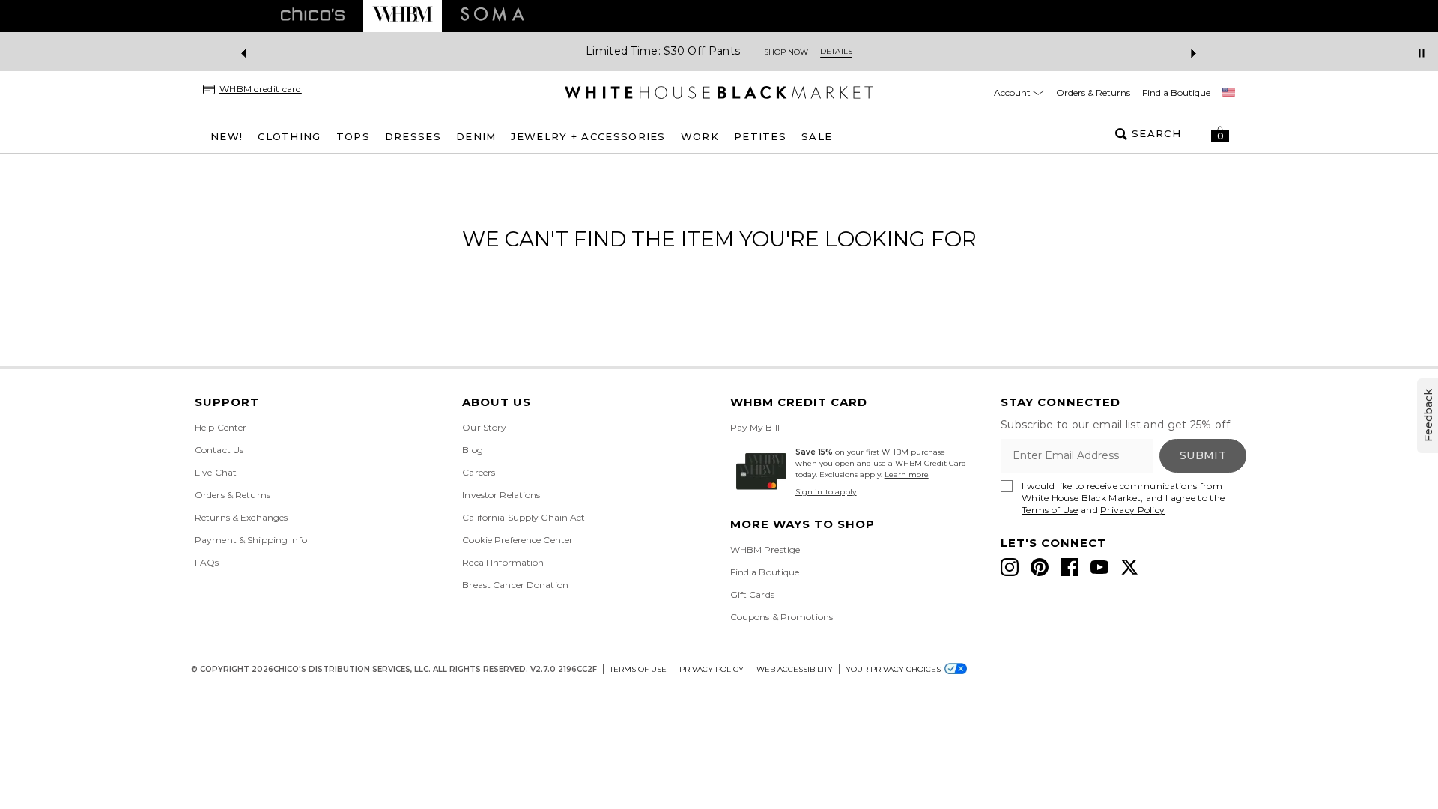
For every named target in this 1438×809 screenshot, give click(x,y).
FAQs (207, 562)
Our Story (484, 427)
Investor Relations (501, 494)
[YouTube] (1099, 567)
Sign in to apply (826, 492)
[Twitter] (1129, 567)
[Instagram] (1010, 567)
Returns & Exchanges (241, 517)
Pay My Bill (755, 427)
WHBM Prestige (765, 549)
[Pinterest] (1040, 567)
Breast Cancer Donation (515, 584)
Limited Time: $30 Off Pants (663, 51)
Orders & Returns (1093, 92)
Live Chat (216, 472)
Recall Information (503, 562)
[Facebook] (1069, 567)
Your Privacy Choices (893, 669)
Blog (472, 449)
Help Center (220, 427)
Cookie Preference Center (517, 539)
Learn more (907, 474)
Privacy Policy (1132, 509)
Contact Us (219, 449)
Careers (478, 472)
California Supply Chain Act (523, 517)
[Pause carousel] (1422, 53)
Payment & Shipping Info (251, 539)
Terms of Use (1050, 509)
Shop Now (786, 52)
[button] (1220, 134)
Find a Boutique (1176, 92)
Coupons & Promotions (781, 616)
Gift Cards (752, 594)
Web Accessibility (794, 669)
